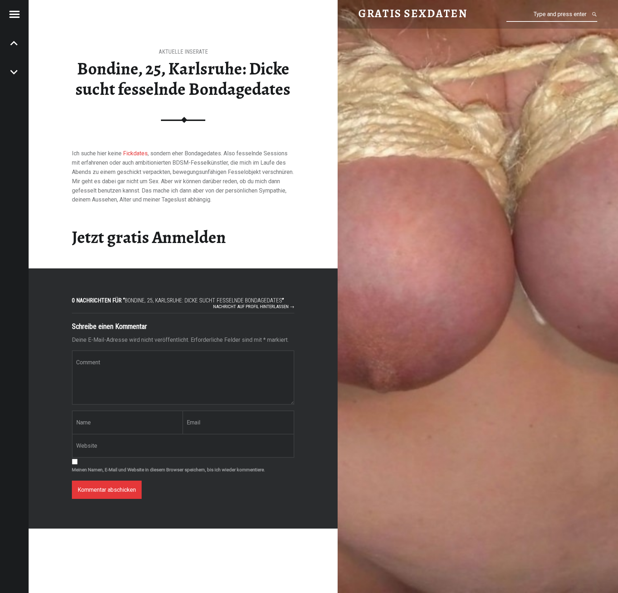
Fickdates (135, 153)
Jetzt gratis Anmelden (149, 237)
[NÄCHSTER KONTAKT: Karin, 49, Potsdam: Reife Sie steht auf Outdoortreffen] (14, 43)
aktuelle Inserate (183, 51)
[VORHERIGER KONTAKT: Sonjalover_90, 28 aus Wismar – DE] (14, 71)
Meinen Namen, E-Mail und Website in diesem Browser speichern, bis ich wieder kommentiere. (168, 469)
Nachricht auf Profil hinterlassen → (253, 306)
